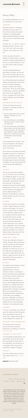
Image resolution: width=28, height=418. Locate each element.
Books (12, 381)
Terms (11, 410)
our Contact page (7, 331)
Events (6, 381)
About (11, 379)
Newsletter (21, 381)
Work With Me (20, 379)
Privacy (6, 410)
